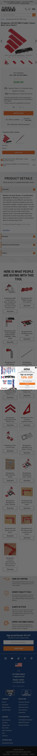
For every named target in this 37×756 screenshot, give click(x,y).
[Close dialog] (36, 367)
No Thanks (27, 385)
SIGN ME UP (27, 383)
